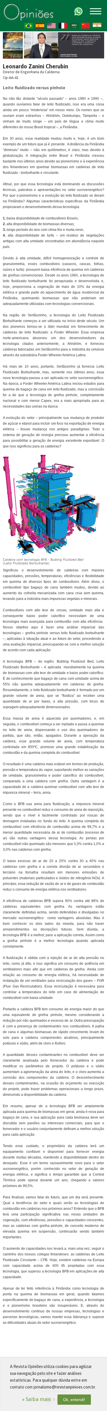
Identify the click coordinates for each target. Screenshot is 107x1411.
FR (62, 25)
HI (97, 25)
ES (40, 25)
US (51, 25)
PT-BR (28, 25)
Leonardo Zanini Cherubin (35, 66)
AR (74, 25)
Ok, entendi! (74, 1399)
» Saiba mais (36, 1399)
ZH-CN (85, 25)
